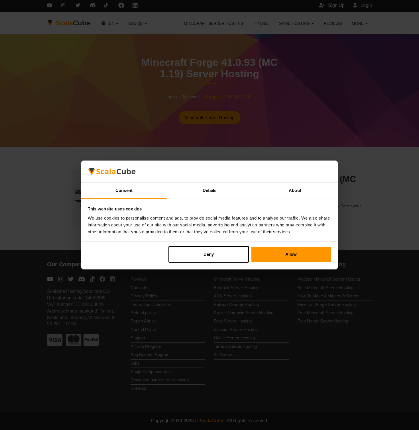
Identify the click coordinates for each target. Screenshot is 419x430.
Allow (291, 254)
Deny (209, 254)
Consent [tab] (124, 190)
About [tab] (295, 190)
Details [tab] (210, 190)
